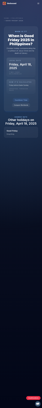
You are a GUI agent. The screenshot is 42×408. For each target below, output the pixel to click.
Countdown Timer (21, 100)
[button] (38, 404)
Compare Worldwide (21, 105)
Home (6, 18)
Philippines (17, 18)
